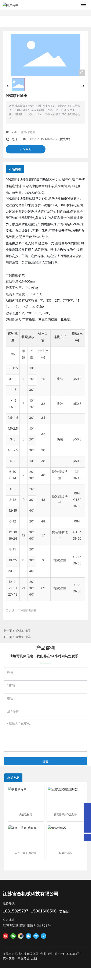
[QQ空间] (36, 936)
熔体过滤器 (65, 853)
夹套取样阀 (25, 814)
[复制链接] (43, 936)
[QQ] (28, 936)
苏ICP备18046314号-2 (68, 953)
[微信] (13, 936)
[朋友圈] (20, 936)
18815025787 (31, 139)
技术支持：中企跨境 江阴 (20, 958)
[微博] (5, 936)
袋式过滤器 (23, 630)
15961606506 (49, 139)
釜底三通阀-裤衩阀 (25, 853)
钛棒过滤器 (23, 637)
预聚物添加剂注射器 (65, 814)
